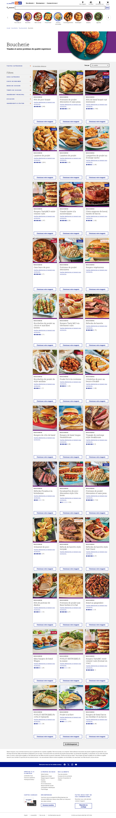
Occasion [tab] (10, 99)
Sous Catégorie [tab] (13, 77)
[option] (18, 17)
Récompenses (40, 3)
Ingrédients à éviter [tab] (15, 103)
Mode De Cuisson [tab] (14, 85)
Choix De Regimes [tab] (14, 81)
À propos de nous (52, 3)
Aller (107, 8)
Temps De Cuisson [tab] (14, 90)
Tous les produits (23, 28)
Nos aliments (30, 3)
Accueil (8, 28)
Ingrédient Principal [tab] (15, 94)
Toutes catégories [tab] (15, 66)
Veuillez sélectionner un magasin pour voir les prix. (44, 103)
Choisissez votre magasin (45, 122)
